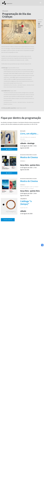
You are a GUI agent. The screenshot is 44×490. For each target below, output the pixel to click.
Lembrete (9, 149)
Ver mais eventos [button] (7, 219)
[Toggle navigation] (40, 2)
